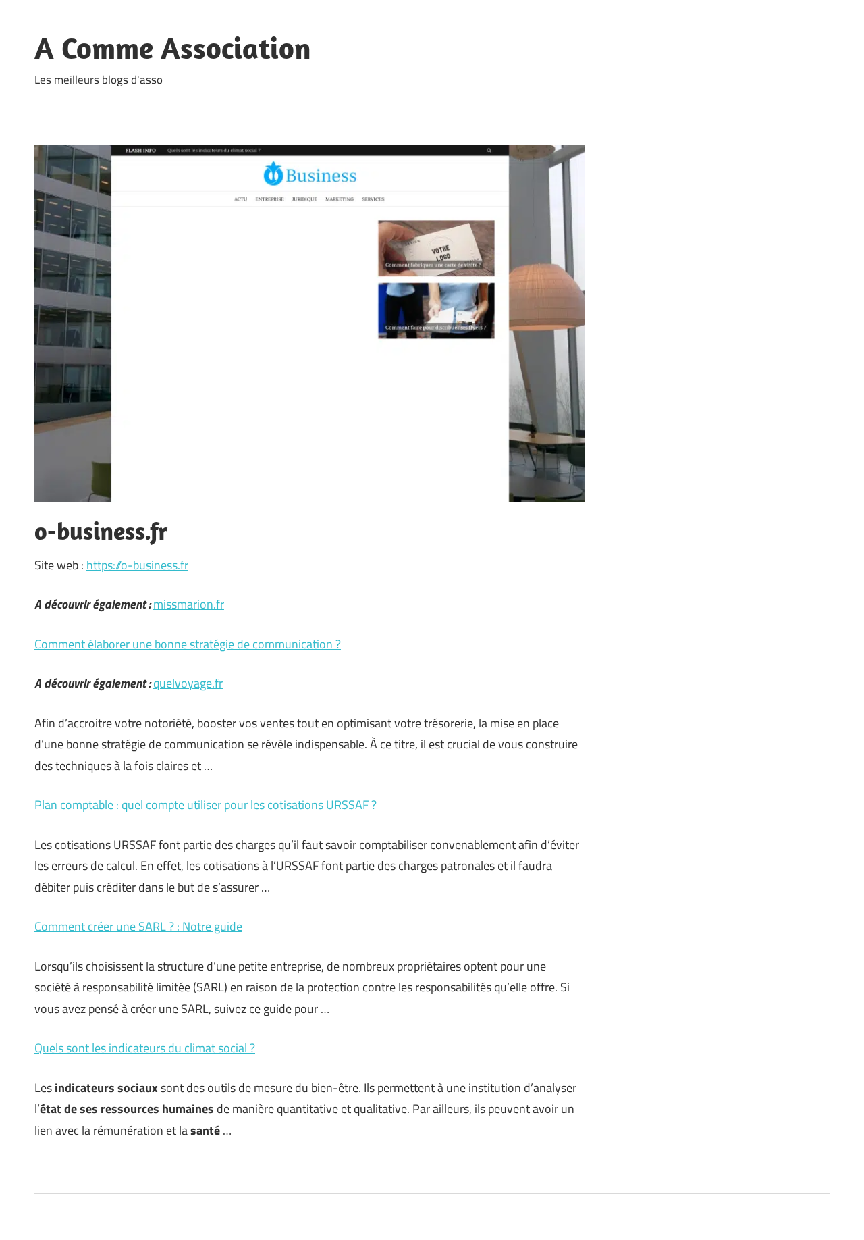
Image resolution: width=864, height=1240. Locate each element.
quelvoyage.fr (188, 683)
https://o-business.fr (137, 565)
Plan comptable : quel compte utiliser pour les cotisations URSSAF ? (205, 805)
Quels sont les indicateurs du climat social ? (144, 1048)
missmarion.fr (188, 604)
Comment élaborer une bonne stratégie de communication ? (187, 644)
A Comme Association (172, 48)
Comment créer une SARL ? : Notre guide (138, 926)
